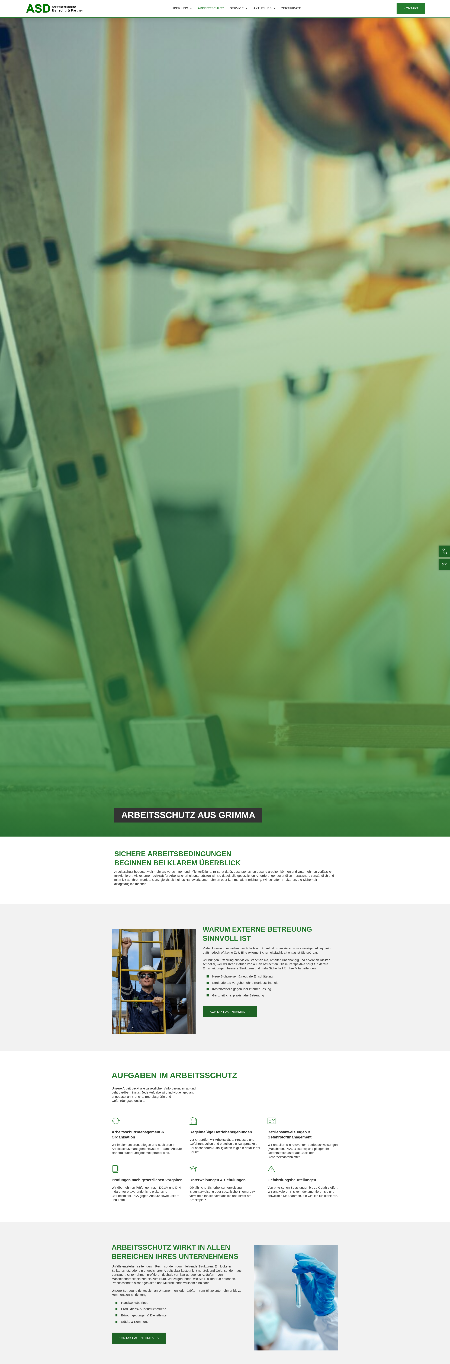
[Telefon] (444, 551)
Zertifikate (291, 8)
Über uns (180, 8)
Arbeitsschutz (211, 8)
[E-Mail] (444, 564)
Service (237, 8)
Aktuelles (262, 8)
